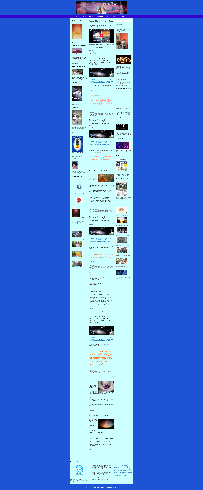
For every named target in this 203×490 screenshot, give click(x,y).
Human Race (95, 372)
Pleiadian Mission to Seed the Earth (101, 21)
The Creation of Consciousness (121, 85)
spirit (129, 475)
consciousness (103, 113)
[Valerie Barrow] (101, 7)
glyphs (123, 470)
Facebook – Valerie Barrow (102, 84)
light (89, 114)
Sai (123, 475)
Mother (112, 267)
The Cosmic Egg (91, 211)
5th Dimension (116, 466)
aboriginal (91, 113)
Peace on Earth (92, 114)
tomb (125, 476)
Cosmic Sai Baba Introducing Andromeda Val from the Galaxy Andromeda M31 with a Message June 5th (100, 123)
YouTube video (99, 85)
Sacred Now (91, 16)
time (101, 372)
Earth (94, 53)
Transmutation (108, 211)
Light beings (104, 267)
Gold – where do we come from (99, 210)
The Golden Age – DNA (97, 211)
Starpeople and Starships (97, 52)
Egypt (118, 470)
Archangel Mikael (126, 467)
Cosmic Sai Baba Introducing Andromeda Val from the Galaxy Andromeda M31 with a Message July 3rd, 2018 (100, 61)
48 (91, 456)
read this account (75, 481)
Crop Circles (130, 469)
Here (78, 222)
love (127, 472)
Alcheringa (91, 53)
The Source (107, 114)
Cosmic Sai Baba (107, 266)
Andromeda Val (92, 112)
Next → (93, 456)
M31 (106, 267)
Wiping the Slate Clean (120, 83)
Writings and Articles (100, 16)
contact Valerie (82, 481)
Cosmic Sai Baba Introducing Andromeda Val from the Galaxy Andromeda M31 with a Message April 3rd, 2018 (100, 319)
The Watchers (103, 211)
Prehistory (91, 52)
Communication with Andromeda (100, 415)
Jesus (101, 267)
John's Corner (118, 152)
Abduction (91, 371)
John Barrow (117, 472)
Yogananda (101, 311)
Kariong (114, 16)
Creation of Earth (108, 113)
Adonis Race (95, 371)
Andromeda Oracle (121, 467)
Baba (114, 469)
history (129, 470)
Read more (91, 50)
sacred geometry (107, 210)
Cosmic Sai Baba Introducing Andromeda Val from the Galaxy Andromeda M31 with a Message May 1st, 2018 (100, 220)
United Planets (94, 115)
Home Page (78, 16)
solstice (125, 475)
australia (131, 467)
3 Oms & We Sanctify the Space (99, 273)
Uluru (127, 476)
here (78, 104)
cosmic (91, 311)
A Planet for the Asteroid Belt (121, 79)
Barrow (116, 469)
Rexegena (96, 114)
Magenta (129, 472)
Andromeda (99, 113)
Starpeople (97, 53)
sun (119, 476)
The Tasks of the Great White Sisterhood (123, 80)
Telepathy (103, 114)
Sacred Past (84, 16)
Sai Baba (97, 311)
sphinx (127, 475)
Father (98, 267)
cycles (93, 311)
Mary (131, 472)
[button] (87, 16)
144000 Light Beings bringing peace (95, 266)
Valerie (100, 53)
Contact (122, 16)
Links (118, 16)
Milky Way (109, 267)
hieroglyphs (126, 470)
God (95, 311)
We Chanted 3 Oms (95, 377)
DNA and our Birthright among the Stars (123, 82)
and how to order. (82, 153)
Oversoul (90, 268)
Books (108, 16)
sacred (122, 475)
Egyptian (120, 470)
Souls (93, 268)
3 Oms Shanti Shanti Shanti (98, 170)
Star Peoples (112, 210)
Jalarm (131, 470)
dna (114, 470)
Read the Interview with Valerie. (123, 175)
